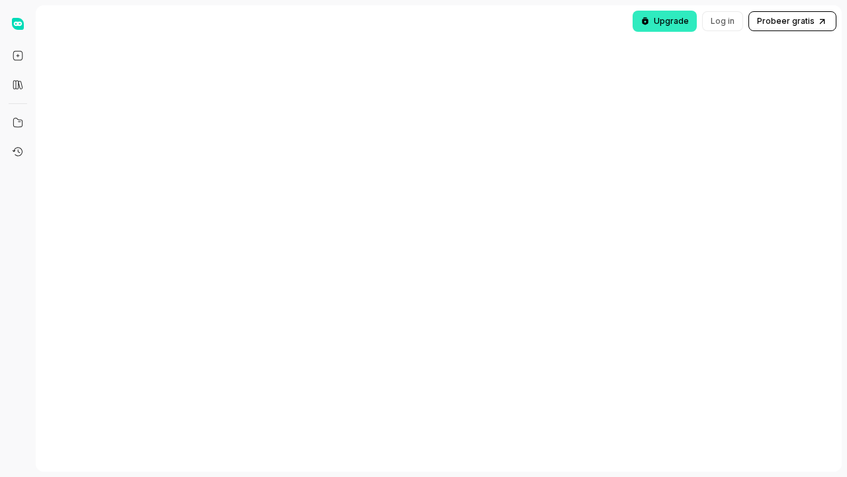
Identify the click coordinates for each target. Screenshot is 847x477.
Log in (723, 21)
